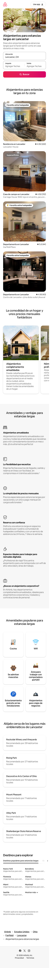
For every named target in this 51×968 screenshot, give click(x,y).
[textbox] (13, 66)
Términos (30, 958)
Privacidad (19, 958)
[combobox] (24, 57)
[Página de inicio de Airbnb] (5, 4)
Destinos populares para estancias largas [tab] (20, 861)
